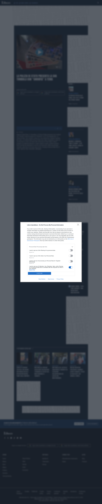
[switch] (71, 250)
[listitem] (51, 247)
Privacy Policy (60, 279)
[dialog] (51, 252)
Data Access (51, 279)
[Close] (78, 225)
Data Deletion (42, 279)
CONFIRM (39, 273)
